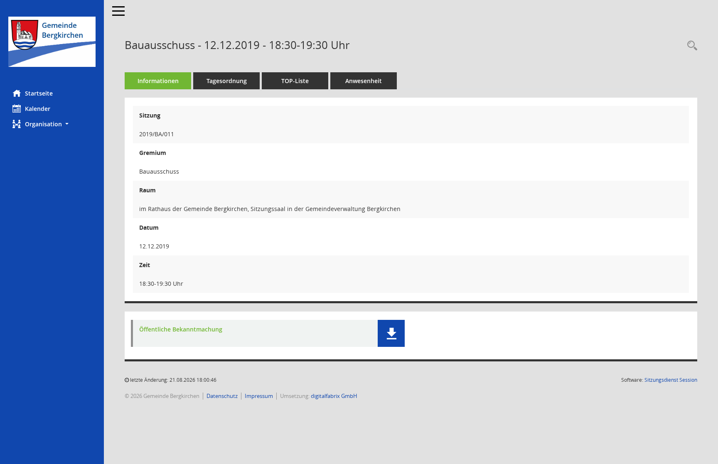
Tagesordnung (227, 81)
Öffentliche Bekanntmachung (180, 329)
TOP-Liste (295, 81)
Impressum (259, 396)
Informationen (158, 81)
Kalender (37, 109)
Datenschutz (222, 396)
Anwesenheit (363, 81)
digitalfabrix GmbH (334, 396)
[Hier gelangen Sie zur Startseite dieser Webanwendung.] (52, 42)
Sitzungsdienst (670, 379)
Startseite (39, 93)
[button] (52, 124)
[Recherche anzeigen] (690, 46)
